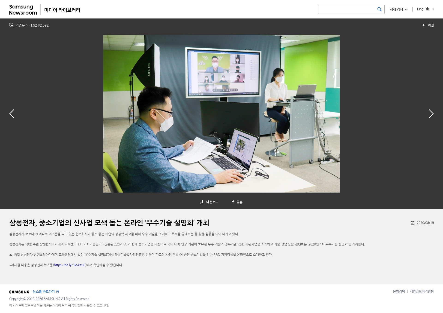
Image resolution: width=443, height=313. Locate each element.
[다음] (431, 113)
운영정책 (399, 291)
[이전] (11, 113)
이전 (431, 25)
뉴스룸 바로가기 (44, 291)
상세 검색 (396, 9)
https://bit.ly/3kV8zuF (69, 265)
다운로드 (212, 202)
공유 (239, 202)
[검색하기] (379, 9)
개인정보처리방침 (422, 291)
